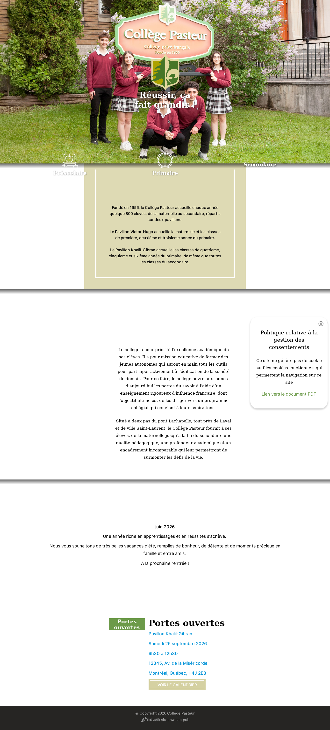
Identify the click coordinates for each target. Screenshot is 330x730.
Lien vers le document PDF (289, 394)
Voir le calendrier (177, 684)
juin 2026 (165, 527)
